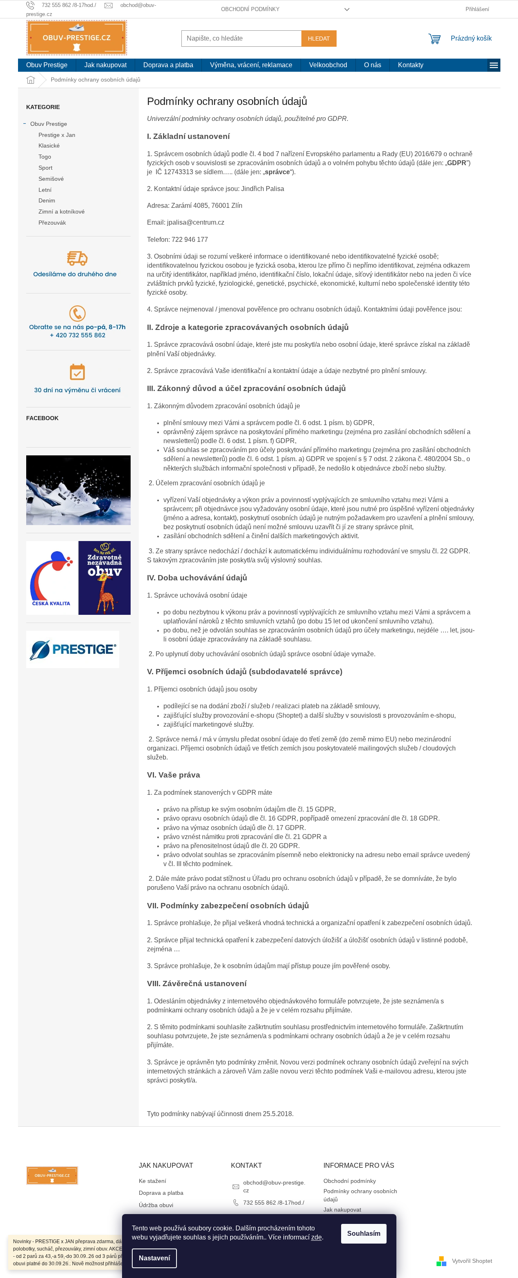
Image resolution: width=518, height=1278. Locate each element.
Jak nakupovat (342, 1209)
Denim (46, 200)
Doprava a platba (161, 1192)
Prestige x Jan (56, 135)
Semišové (51, 178)
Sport (45, 167)
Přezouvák (52, 222)
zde (316, 1237)
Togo (44, 156)
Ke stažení (152, 1181)
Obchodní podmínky (250, 9)
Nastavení (154, 1258)
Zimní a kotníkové (61, 211)
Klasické (49, 145)
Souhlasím (363, 1233)
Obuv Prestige (48, 124)
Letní (45, 189)
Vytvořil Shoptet (472, 1261)
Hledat (319, 38)
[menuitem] (47, 65)
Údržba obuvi (156, 1205)
